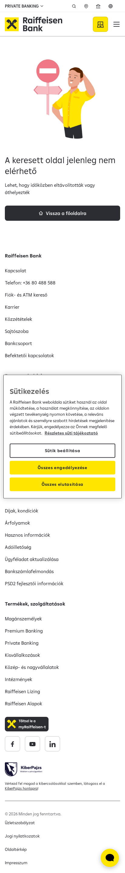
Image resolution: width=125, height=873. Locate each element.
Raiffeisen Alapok (23, 703)
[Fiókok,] (86, 6)
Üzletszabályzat (20, 822)
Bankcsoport (18, 343)
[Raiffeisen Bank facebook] (12, 743)
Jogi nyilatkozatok (22, 836)
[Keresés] (74, 6)
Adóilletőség (18, 547)
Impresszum (16, 862)
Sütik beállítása (62, 450)
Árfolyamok (17, 523)
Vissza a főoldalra (66, 213)
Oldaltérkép (16, 849)
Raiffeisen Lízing (22, 691)
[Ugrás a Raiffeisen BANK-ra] (33, 24)
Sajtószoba (17, 331)
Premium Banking (24, 631)
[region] (62, 436)
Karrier (12, 307)
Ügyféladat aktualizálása (32, 559)
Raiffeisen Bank (23, 256)
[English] (110, 6)
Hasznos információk (27, 535)
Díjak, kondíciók (21, 511)
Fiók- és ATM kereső (26, 295)
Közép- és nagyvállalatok (32, 667)
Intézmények (18, 679)
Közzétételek (18, 319)
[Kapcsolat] (98, 6)
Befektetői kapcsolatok (29, 355)
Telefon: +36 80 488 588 (30, 283)
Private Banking (22, 643)
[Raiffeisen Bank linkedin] (52, 743)
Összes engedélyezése (62, 467)
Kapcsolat (15, 270)
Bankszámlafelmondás (29, 571)
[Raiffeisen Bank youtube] (32, 743)
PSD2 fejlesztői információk (34, 583)
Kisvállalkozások (22, 655)
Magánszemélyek (23, 619)
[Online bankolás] (100, 24)
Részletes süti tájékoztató (71, 432)
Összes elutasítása (62, 484)
